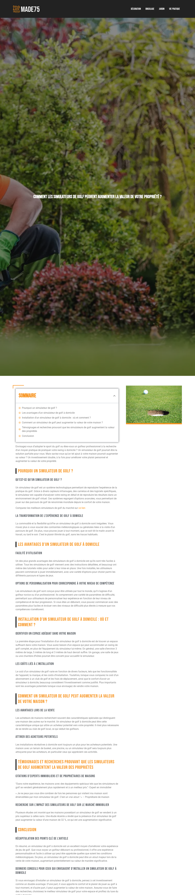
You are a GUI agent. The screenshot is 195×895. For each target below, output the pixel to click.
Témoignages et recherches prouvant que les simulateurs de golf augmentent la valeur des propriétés (68, 429)
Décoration (136, 9)
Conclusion (28, 435)
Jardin (162, 9)
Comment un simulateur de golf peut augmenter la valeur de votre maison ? (62, 422)
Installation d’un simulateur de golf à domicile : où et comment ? (56, 417)
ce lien (81, 508)
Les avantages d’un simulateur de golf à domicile (48, 412)
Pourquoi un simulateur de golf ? (39, 407)
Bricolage (149, 9)
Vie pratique (174, 9)
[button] (114, 396)
